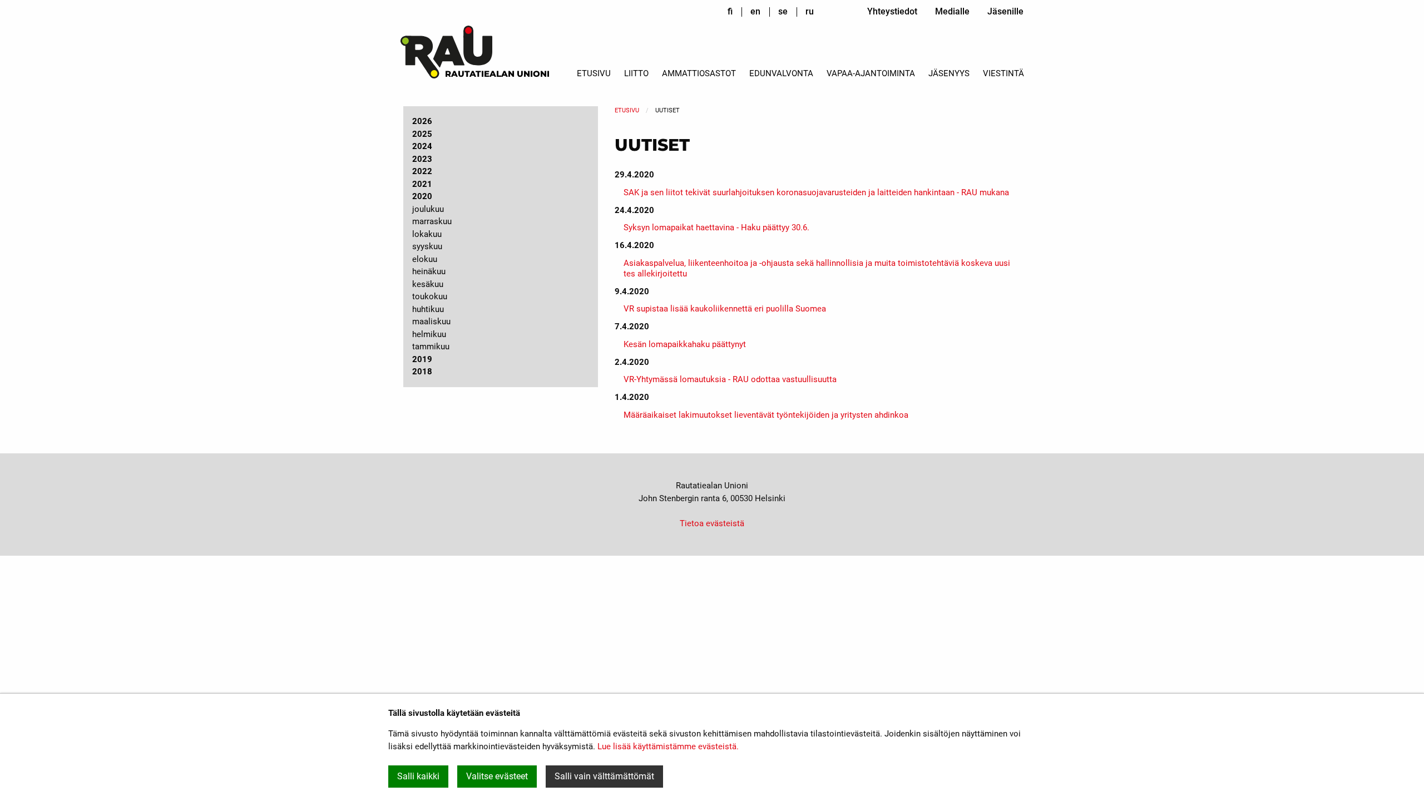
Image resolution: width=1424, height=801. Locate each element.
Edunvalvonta (781, 73)
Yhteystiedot (892, 11)
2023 (422, 159)
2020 (422, 196)
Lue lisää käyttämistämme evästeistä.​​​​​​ (668, 746)
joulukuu (428, 209)
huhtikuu (428, 309)
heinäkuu (429, 271)
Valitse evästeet (497, 776)
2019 (422, 359)
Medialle (952, 11)
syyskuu (427, 246)
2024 (422, 146)
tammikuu (430, 347)
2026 (422, 121)
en (755, 11)
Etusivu (594, 73)
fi (730, 11)
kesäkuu (427, 284)
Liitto (636, 73)
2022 (422, 171)
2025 (422, 134)
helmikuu (429, 334)
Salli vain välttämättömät (604, 776)
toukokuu (429, 296)
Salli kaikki (418, 776)
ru (809, 11)
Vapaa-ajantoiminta (871, 73)
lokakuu (427, 234)
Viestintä (1003, 73)
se (783, 11)
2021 (422, 184)
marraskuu (432, 221)
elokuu (424, 259)
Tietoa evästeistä (712, 523)
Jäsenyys (949, 73)
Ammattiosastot (699, 73)
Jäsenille (1005, 11)
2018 (422, 372)
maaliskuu (431, 322)
